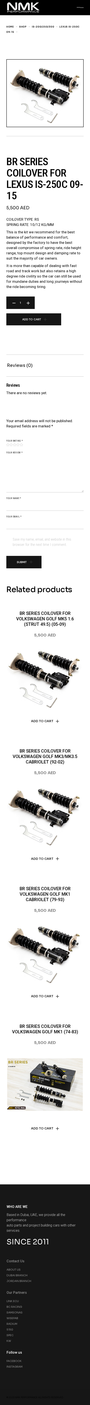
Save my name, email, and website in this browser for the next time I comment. (42, 542)
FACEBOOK (14, 1361)
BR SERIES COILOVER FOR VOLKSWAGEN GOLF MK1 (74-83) (45, 1029)
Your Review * (14, 452)
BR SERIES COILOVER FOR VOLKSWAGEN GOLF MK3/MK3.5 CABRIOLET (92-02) (45, 756)
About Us (14, 1269)
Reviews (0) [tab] (20, 365)
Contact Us (15, 1261)
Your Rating (14, 441)
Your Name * (13, 498)
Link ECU (13, 1301)
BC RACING (14, 1306)
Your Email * (14, 516)
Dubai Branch (17, 1275)
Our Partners (17, 1293)
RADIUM (12, 1323)
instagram (14, 1366)
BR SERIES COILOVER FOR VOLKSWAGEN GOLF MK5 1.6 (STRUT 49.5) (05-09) (45, 619)
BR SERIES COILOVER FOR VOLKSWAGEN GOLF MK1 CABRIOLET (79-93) (45, 894)
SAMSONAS (14, 1312)
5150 (10, 1329)
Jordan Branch (19, 1281)
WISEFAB (12, 1318)
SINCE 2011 (28, 1242)
